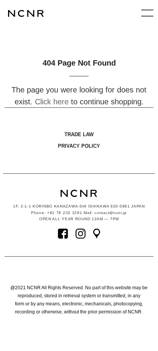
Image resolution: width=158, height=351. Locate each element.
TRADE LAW (79, 134)
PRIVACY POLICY (79, 146)
